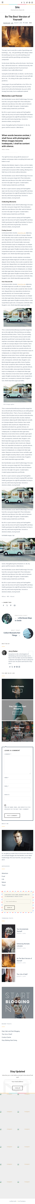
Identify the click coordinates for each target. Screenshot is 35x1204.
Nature (4, 882)
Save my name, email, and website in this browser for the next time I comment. (17, 808)
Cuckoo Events (17, 686)
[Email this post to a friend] (14, 605)
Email (6, 786)
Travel (3, 885)
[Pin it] (11, 605)
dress (4, 596)
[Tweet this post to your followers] (7, 605)
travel (12, 596)
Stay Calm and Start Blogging (17, 707)
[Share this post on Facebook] (3, 605)
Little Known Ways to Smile (17, 618)
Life (12, 22)
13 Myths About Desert (17, 728)
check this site (21, 233)
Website (6, 794)
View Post (17, 690)
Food (3, 876)
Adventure (6, 22)
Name (6, 777)
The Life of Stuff (7, 1034)
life (8, 596)
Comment (7, 754)
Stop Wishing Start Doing (9, 1040)
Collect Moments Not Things (17, 633)
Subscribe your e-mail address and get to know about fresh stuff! (17, 895)
